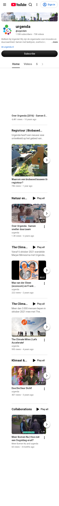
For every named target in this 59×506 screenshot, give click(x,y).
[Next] (46, 160)
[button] (42, 64)
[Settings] (37, 5)
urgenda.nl (9, 47)
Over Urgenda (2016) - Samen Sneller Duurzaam (30, 115)
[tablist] (29, 64)
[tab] (16, 64)
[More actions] (44, 227)
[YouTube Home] (19, 4)
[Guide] (5, 5)
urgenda (15, 233)
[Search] (30, 5)
